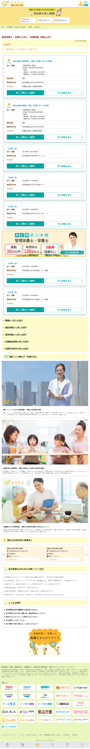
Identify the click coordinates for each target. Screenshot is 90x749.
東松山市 (37, 27)
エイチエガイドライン (9, 735)
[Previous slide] (3, 554)
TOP (2, 27)
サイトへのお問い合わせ (28, 735)
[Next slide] (86, 554)
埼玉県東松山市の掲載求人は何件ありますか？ (22, 610)
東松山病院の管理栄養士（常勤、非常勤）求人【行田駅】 (33, 61)
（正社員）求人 (12, 148)
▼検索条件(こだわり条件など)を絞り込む (21, 49)
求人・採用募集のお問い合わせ (50, 735)
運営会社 (75, 735)
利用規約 (66, 735)
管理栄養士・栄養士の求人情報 (16, 27)
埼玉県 (30, 27)
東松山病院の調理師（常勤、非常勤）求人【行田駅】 (31, 105)
